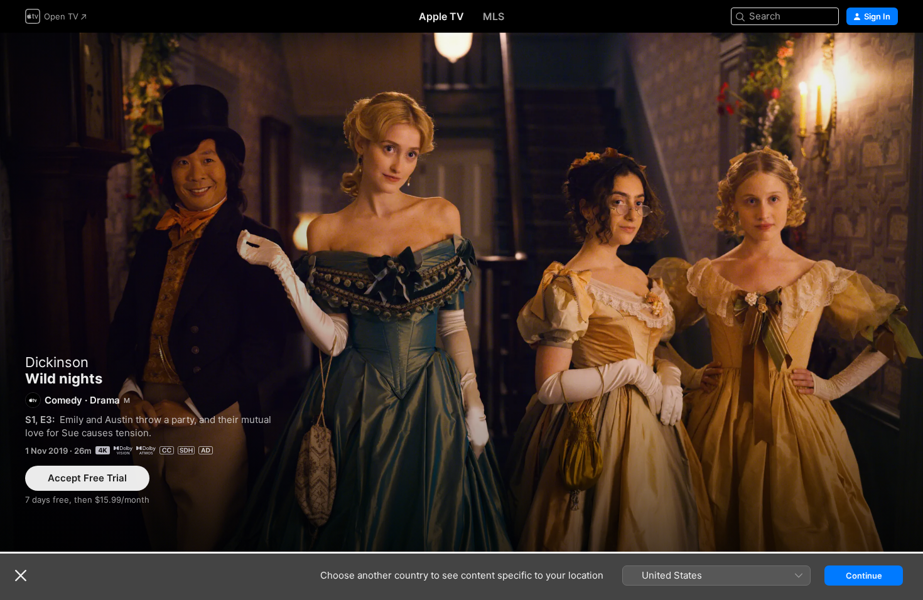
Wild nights (461, 292)
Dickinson (57, 362)
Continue (864, 576)
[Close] (20, 575)
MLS (493, 16)
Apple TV (441, 16)
